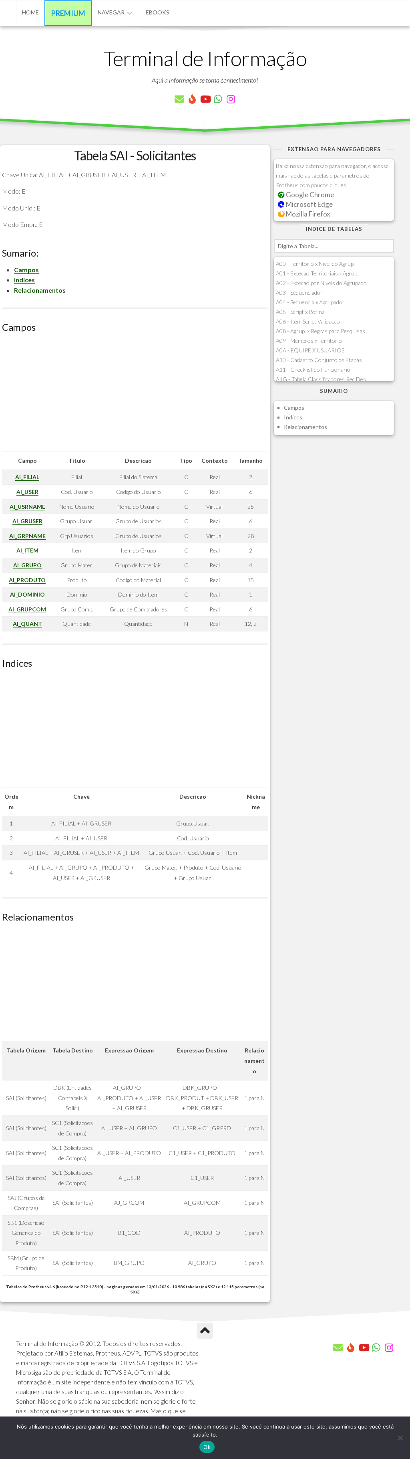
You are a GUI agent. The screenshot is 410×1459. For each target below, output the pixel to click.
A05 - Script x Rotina (300, 311)
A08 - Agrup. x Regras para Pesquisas (320, 331)
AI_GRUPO (27, 565)
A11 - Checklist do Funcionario (313, 369)
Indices (24, 279)
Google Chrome (309, 194)
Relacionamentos (40, 290)
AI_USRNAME (27, 506)
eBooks (157, 12)
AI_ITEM (27, 550)
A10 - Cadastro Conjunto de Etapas (319, 359)
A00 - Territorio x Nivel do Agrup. (315, 263)
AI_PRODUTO (27, 580)
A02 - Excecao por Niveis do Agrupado (321, 282)
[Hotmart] (192, 99)
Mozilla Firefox (307, 214)
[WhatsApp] (218, 99)
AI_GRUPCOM (27, 609)
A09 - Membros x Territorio (309, 340)
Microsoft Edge (309, 204)
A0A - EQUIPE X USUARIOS (310, 350)
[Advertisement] (135, 395)
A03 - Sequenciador (299, 292)
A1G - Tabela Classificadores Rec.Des (321, 379)
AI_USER (27, 491)
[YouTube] (205, 99)
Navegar (111, 12)
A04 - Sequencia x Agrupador (310, 302)
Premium (68, 13)
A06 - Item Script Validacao (308, 321)
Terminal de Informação (205, 58)
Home (30, 12)
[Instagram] (230, 99)
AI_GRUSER (27, 521)
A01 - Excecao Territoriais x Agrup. (317, 273)
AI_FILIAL (27, 477)
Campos (26, 269)
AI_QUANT (27, 623)
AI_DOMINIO (27, 594)
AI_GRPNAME (27, 535)
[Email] (179, 99)
